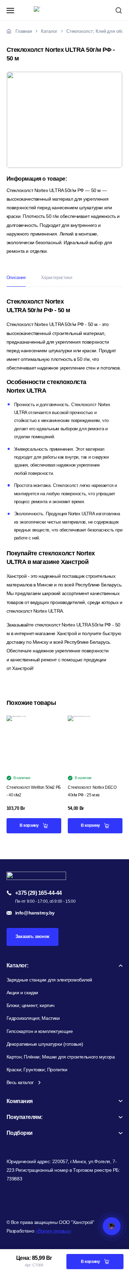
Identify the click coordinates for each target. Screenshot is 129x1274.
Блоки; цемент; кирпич (30, 1005)
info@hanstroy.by (35, 913)
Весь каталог (20, 1082)
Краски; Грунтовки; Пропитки (37, 1069)
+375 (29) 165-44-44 (38, 893)
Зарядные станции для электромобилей (49, 980)
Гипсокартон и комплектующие (40, 1031)
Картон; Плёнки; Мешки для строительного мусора (61, 1057)
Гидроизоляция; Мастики (33, 1018)
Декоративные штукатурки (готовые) (45, 1044)
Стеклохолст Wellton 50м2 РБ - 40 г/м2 (34, 791)
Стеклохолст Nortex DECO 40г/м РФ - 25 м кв (92, 791)
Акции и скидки (22, 992)
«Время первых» (53, 1231)
